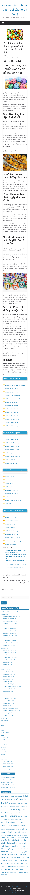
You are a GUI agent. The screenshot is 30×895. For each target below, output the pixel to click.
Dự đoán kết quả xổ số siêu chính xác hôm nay (14, 822)
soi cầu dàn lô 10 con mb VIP (10, 623)
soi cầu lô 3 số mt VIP (8, 681)
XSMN (2, 728)
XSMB (2, 725)
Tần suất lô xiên (25, 866)
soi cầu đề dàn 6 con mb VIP (9, 630)
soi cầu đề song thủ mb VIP (9, 640)
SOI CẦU (3, 749)
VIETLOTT (3, 735)
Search (4, 603)
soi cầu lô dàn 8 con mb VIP (9, 655)
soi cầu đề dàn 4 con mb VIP (9, 628)
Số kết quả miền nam (8, 766)
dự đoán (4, 819)
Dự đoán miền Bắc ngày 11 (18, 825)
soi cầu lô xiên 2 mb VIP (8, 662)
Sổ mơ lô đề (4, 718)
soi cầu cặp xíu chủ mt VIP (9, 674)
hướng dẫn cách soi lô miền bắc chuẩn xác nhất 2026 (14, 576)
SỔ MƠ (3, 754)
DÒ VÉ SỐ (3, 752)
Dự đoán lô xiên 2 (7, 825)
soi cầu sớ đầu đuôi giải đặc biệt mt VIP (12, 686)
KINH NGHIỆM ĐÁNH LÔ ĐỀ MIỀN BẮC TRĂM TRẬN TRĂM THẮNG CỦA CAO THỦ (15, 556)
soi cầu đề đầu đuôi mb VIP (9, 638)
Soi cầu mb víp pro (5, 648)
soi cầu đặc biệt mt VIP (8, 676)
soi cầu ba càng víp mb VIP (9, 618)
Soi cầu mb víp (4, 614)
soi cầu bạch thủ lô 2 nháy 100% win (11, 616)
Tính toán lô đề (5, 720)
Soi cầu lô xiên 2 (11, 860)
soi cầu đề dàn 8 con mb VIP (9, 633)
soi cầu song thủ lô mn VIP (9, 713)
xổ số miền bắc (15, 872)
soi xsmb (8, 866)
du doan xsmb (11, 815)
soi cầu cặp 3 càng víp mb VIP (10, 621)
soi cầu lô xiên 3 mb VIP (8, 664)
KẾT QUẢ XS (4, 723)
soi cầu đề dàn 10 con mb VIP (10, 635)
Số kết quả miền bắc (8, 761)
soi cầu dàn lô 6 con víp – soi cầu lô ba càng (15, 9)
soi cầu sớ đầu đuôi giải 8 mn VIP (11, 708)
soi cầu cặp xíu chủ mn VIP (9, 698)
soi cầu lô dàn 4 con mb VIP (9, 650)
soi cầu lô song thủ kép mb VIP (10, 657)
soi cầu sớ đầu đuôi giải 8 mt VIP (10, 684)
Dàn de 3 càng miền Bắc (22, 816)
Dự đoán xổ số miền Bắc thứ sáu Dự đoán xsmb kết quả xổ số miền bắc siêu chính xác (13, 843)
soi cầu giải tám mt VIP (8, 679)
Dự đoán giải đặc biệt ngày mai (13, 819)
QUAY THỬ (3, 757)
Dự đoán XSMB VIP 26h (17, 829)
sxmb (12, 866)
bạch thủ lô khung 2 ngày (7, 769)
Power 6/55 (5, 744)
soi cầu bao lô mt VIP (8, 672)
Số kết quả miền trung (8, 763)
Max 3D (4, 739)
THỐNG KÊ (3, 747)
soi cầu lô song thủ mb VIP (9, 659)
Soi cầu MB (18, 860)
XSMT (2, 730)
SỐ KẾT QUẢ (4, 759)
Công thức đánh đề (13, 812)
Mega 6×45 (5, 737)
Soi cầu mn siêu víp (6, 694)
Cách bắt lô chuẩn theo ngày (11, 806)
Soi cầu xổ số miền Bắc (14, 863)
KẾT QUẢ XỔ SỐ (5, 732)
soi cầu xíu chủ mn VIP (8, 715)
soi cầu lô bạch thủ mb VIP (9, 645)
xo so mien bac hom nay (11, 869)
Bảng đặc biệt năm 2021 (17, 796)
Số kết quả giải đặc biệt (17, 866)
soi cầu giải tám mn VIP (8, 703)
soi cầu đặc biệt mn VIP (8, 701)
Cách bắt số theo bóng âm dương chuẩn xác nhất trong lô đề (15, 582)
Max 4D (4, 742)
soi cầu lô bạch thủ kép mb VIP (10, 643)
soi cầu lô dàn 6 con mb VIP (9, 652)
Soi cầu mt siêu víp (5, 670)
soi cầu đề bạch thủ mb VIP (9, 626)
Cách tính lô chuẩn (21, 806)
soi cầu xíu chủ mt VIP (8, 691)
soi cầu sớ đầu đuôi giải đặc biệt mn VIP (12, 710)
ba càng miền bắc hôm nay (6, 796)
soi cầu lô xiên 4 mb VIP (8, 667)
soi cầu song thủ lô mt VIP (9, 688)
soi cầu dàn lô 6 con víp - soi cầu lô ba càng (12, 57)
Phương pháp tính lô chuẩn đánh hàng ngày (16, 852)
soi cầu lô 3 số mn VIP (8, 705)
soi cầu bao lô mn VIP (8, 696)
